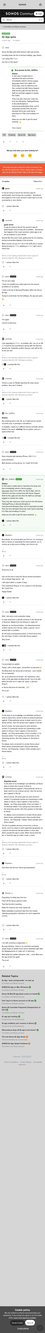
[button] (2, 14)
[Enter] (3, 19)
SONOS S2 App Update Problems (15, 1043)
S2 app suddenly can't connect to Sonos (18, 1023)
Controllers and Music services (14, 26)
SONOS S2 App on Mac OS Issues (15, 987)
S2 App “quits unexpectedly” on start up (18, 980)
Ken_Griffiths (10, 413)
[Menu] (4, 5)
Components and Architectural (13, 1019)
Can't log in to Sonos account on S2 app (18, 1000)
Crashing (12, 135)
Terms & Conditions (11, 1062)
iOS (4, 135)
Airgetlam (8, 535)
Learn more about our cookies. (25, 1317)
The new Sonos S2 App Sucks (14, 1037)
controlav (8, 220)
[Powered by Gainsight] (22, 1057)
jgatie (7, 188)
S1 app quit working (10, 1016)
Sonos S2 (21, 135)
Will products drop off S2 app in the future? (19, 1030)
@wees (15, 73)
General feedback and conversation (15, 1039)
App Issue (31, 135)
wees (7, 47)
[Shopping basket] (40, 5)
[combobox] (22, 19)
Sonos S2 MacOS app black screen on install (19, 994)
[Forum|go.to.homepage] (18, 14)
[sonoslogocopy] (22, 4)
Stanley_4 (8, 893)
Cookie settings (25, 1062)
